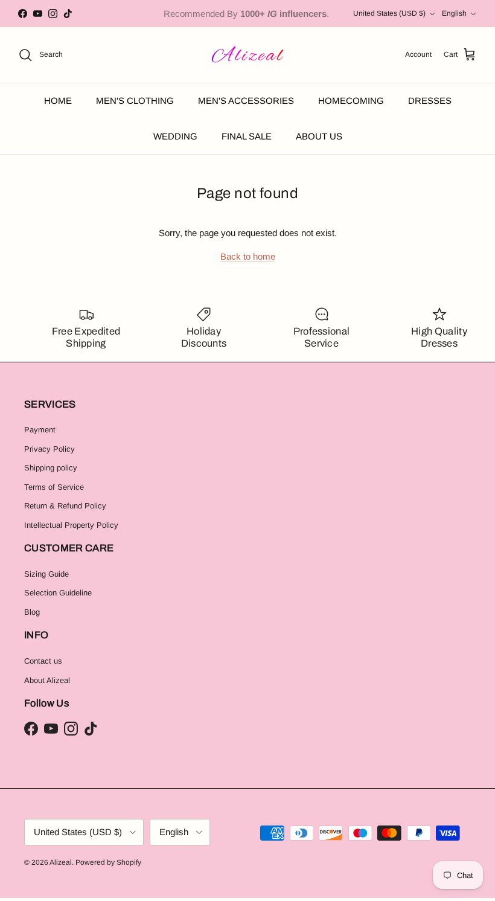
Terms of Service (54, 487)
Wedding (175, 136)
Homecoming (351, 100)
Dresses (430, 100)
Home (58, 100)
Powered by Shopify (108, 862)
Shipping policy (50, 467)
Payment (40, 429)
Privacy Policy (49, 449)
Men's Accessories (246, 100)
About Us (319, 136)
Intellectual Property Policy (71, 525)
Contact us (43, 660)
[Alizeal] (248, 55)
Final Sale (247, 136)
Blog (32, 612)
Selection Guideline (58, 592)
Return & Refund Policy (65, 505)
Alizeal (61, 862)
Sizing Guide (46, 574)
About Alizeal (47, 680)
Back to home (247, 256)
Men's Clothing (135, 100)
